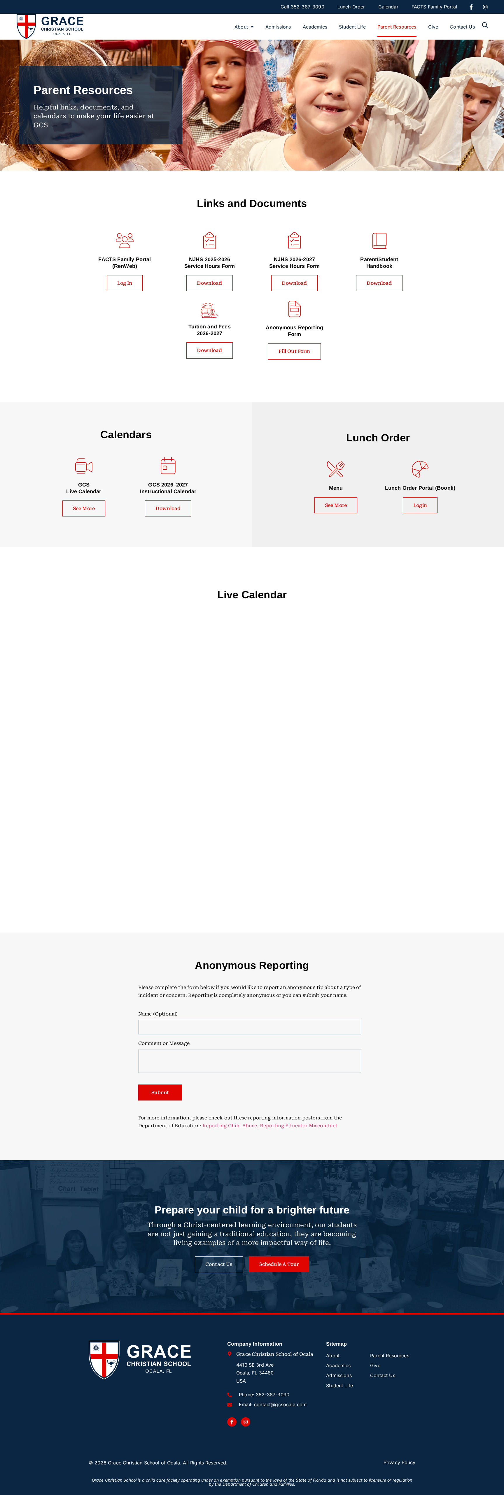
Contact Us (462, 27)
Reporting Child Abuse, (230, 1125)
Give (433, 27)
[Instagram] (485, 7)
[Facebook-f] (471, 7)
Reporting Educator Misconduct (299, 1125)
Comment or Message (164, 1043)
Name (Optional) (158, 1014)
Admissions (278, 27)
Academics (315, 27)
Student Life (352, 27)
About (241, 27)
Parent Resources (396, 27)
